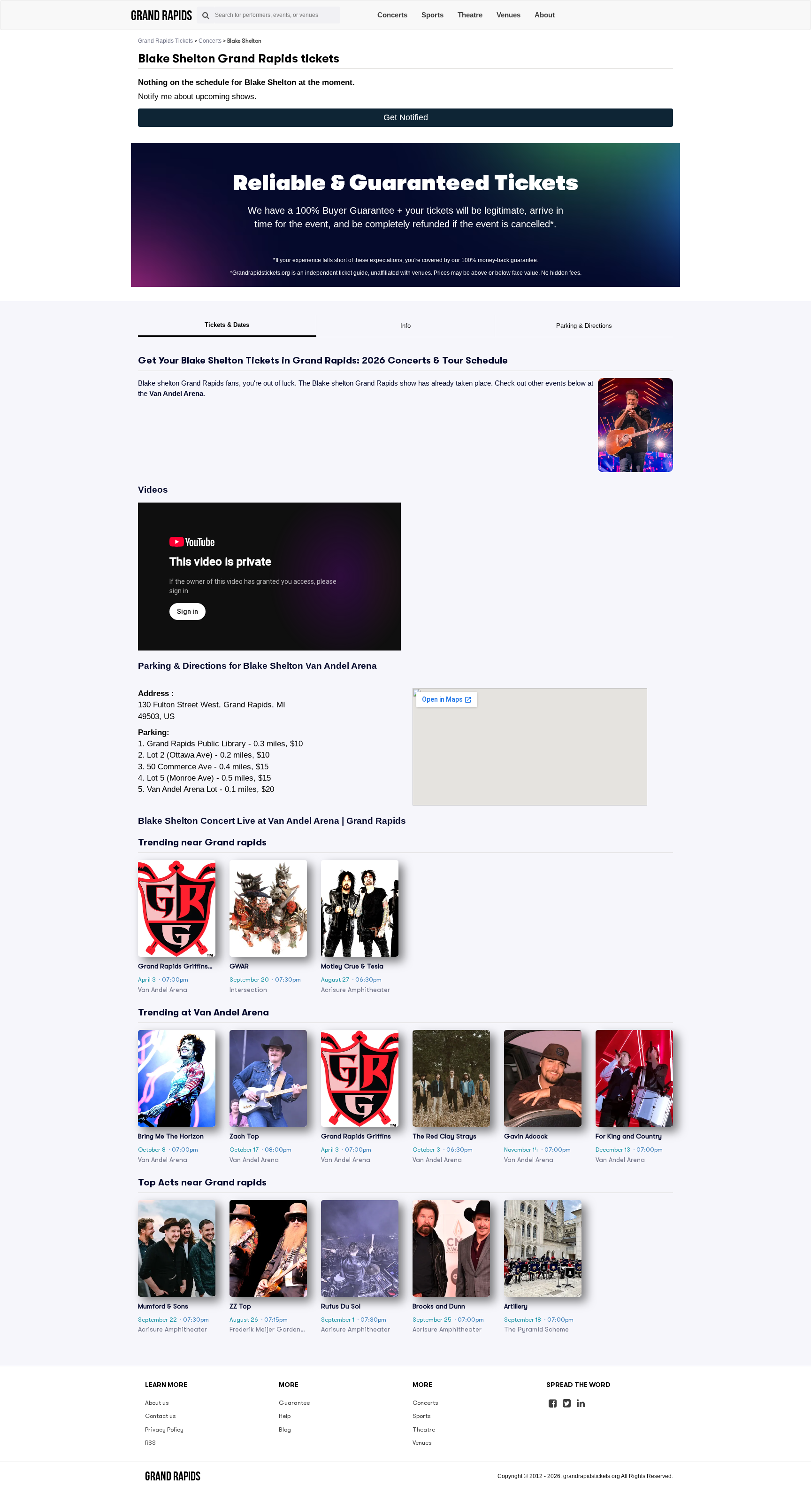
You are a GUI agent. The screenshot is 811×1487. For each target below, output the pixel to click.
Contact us (160, 1415)
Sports (432, 15)
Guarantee (294, 1402)
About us (157, 1402)
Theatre (470, 15)
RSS (150, 1442)
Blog (285, 1429)
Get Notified (405, 117)
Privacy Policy (164, 1429)
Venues (508, 15)
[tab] (227, 326)
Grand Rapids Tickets (165, 41)
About (545, 15)
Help (285, 1415)
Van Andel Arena (176, 393)
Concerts (392, 15)
